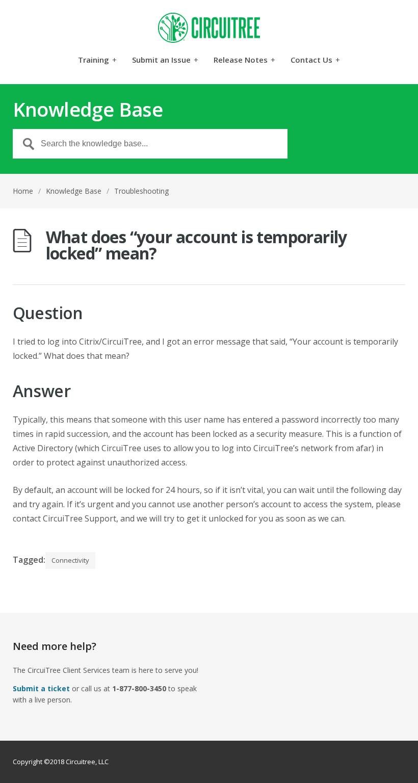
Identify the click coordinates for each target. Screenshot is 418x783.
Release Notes (244, 60)
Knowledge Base (73, 191)
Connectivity (70, 560)
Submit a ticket (41, 688)
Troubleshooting (141, 191)
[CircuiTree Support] (209, 28)
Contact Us (315, 60)
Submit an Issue (165, 60)
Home (23, 191)
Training (97, 60)
